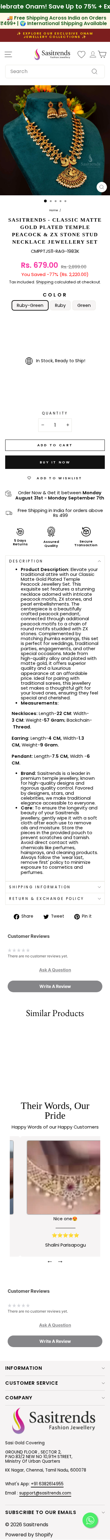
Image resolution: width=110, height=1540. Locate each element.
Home (53, 210)
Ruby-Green (30, 305)
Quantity (55, 413)
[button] (55, 970)
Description (26, 561)
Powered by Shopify (29, 1534)
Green (84, 305)
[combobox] (55, 71)
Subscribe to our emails (40, 1512)
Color (55, 295)
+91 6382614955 (47, 1484)
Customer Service (31, 1383)
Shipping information (40, 887)
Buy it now (55, 462)
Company (18, 1397)
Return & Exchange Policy (46, 898)
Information (23, 1368)
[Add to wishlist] (8, 1032)
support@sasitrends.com (45, 1493)
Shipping (44, 282)
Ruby (60, 305)
